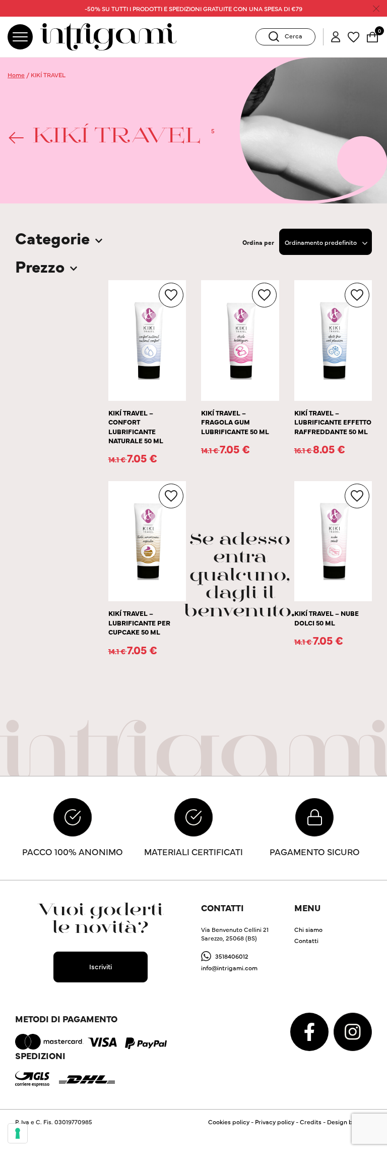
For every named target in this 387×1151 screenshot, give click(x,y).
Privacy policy (274, 1121)
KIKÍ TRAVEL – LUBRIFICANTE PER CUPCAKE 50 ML (139, 622)
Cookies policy (228, 1121)
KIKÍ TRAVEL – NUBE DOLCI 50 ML (326, 617)
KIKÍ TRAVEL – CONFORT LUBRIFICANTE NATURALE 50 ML (135, 426)
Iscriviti (100, 966)
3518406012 (231, 956)
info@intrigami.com (229, 967)
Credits (310, 1121)
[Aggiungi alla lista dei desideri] (171, 295)
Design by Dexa (349, 1121)
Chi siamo (308, 929)
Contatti (306, 940)
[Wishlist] (353, 35)
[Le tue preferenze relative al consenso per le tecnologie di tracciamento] (17, 1133)
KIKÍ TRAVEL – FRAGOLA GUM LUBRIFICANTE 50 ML (235, 422)
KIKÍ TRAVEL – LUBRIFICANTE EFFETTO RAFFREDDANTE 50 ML (332, 422)
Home (16, 74)
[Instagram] (353, 1030)
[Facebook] (310, 1030)
